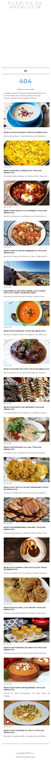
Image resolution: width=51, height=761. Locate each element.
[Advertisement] (25, 37)
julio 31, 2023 (8, 128)
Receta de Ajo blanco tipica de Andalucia (25, 132)
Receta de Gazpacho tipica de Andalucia (25, 331)
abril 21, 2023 (8, 287)
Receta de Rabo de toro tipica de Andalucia (26, 369)
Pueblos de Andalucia (25, 5)
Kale (32, 753)
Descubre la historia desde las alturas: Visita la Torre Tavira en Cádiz (25, 292)
